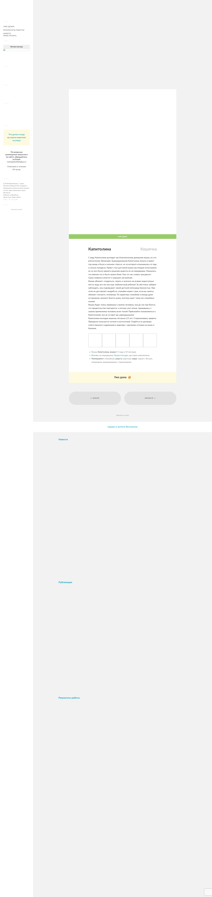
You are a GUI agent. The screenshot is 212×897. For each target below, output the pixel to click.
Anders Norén (16, 197)
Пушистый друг (121, 355)
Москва (94, 355)
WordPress (15, 195)
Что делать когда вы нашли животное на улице (16, 138)
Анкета (7, 33)
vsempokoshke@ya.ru (16, 162)
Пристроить (10, 36)
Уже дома (8, 26)
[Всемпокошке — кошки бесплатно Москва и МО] (16, 12)
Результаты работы (13, 30)
